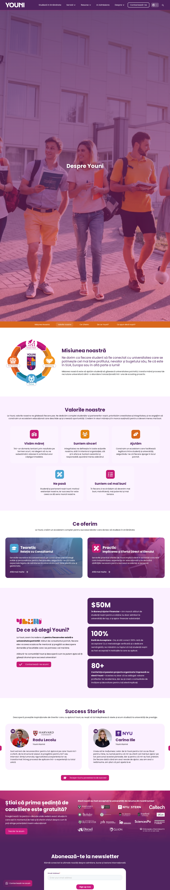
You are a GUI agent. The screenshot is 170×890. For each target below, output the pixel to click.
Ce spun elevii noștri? (126, 324)
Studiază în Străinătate (50, 4)
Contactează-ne (138, 4)
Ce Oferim (84, 324)
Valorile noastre (64, 324)
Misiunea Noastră (42, 324)
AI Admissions (103, 4)
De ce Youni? (103, 324)
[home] (14, 5)
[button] (71, 5)
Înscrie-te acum (16, 831)
